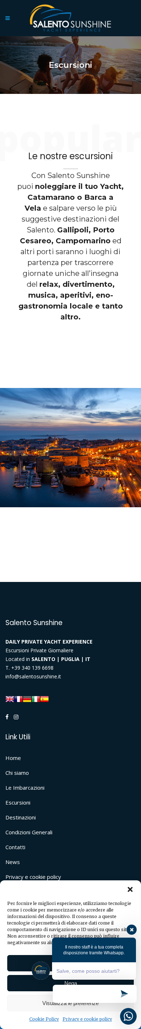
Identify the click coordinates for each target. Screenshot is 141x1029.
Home (13, 757)
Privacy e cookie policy (33, 876)
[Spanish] (44, 698)
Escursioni (17, 802)
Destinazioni (20, 817)
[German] (27, 698)
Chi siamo (17, 772)
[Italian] (35, 698)
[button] (130, 889)
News (12, 861)
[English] (9, 698)
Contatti (15, 847)
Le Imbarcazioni (24, 787)
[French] (18, 698)
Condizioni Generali (28, 832)
